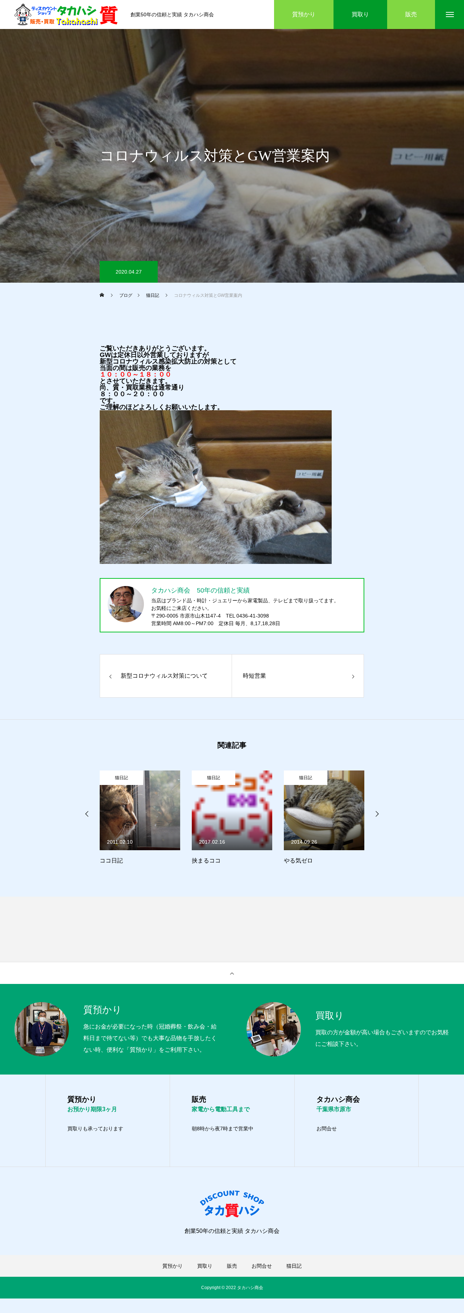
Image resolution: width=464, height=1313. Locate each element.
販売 (232, 1266)
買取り (204, 1266)
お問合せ (326, 1128)
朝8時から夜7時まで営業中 (222, 1128)
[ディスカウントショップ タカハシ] (67, 14)
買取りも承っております (95, 1128)
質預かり (172, 1266)
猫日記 (121, 777)
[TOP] (232, 973)
